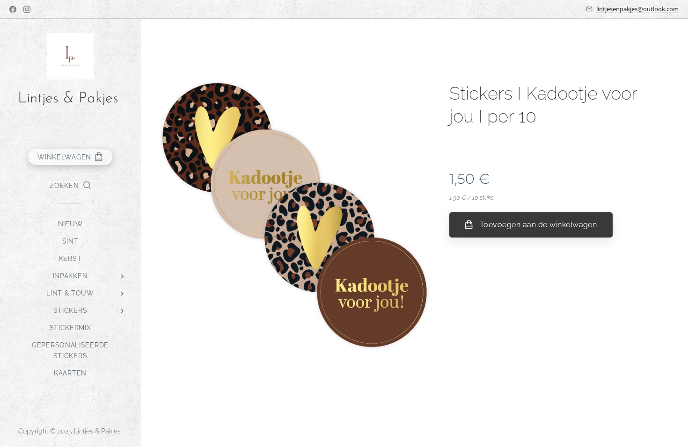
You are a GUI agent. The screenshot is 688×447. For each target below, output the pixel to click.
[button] (70, 186)
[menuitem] (70, 224)
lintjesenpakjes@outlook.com (637, 9)
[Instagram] (27, 9)
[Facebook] (13, 9)
